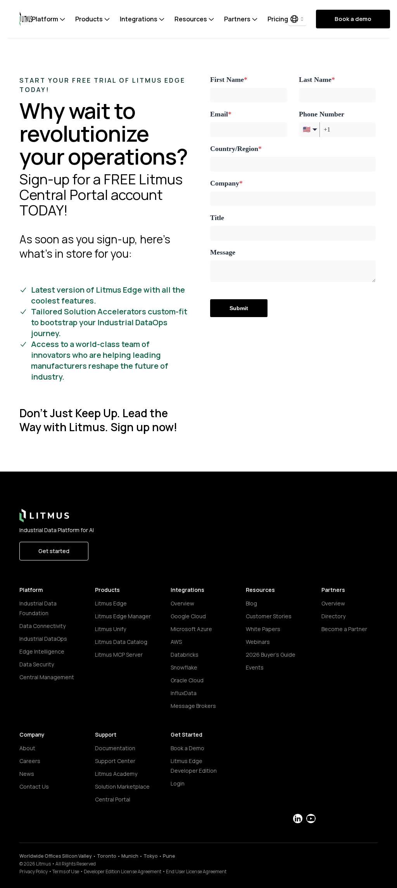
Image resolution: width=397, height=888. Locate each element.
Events (255, 667)
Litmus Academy (116, 773)
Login (178, 783)
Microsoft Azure (191, 629)
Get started (53, 551)
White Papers (263, 629)
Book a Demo (187, 748)
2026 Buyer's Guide (270, 654)
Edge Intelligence (41, 651)
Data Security (36, 664)
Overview (182, 603)
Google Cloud (188, 616)
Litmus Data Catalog (121, 641)
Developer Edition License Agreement (122, 871)
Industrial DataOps (43, 638)
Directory (333, 616)
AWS (176, 641)
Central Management (46, 677)
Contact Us (34, 786)
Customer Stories (269, 616)
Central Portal (112, 799)
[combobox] (297, 19)
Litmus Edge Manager (123, 616)
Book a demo (353, 19)
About (27, 748)
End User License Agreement (196, 871)
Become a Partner (344, 629)
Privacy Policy (33, 871)
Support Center (115, 761)
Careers (29, 761)
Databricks (184, 654)
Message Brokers (193, 705)
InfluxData (184, 693)
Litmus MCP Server (119, 654)
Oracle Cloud (187, 680)
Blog (251, 603)
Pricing (278, 19)
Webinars (258, 641)
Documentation (115, 748)
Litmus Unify (110, 629)
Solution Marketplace (122, 786)
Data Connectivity (42, 626)
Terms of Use (65, 871)
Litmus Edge (111, 603)
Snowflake (184, 667)
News (26, 773)
